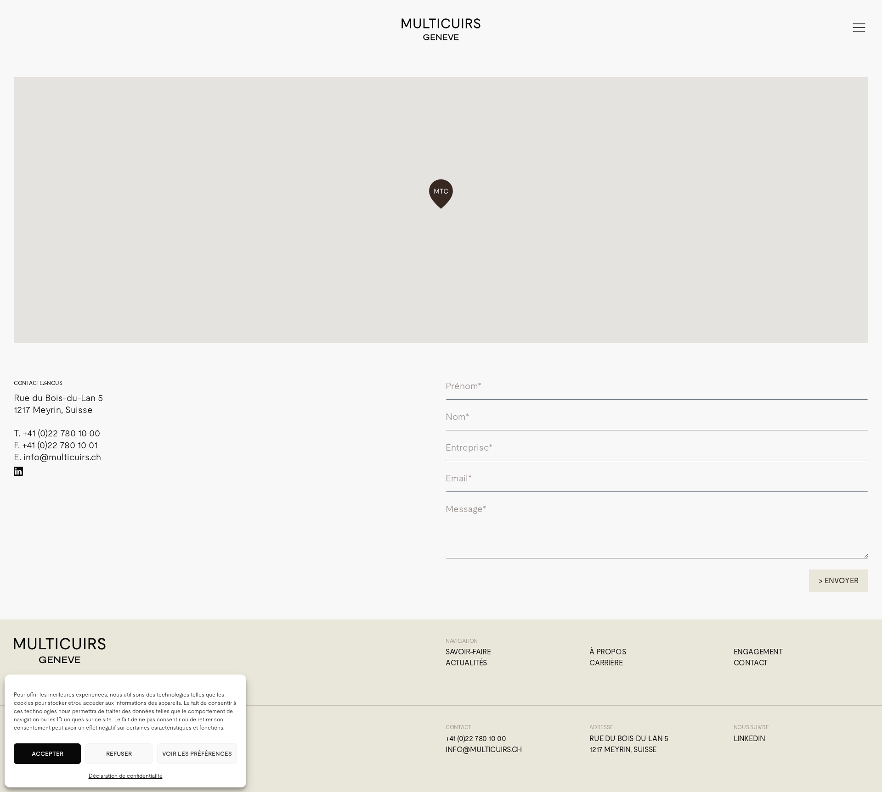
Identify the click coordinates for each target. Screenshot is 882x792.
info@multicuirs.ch (62, 457)
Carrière (605, 662)
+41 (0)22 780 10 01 (59, 445)
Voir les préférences (197, 753)
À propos (607, 651)
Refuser (119, 753)
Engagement (758, 651)
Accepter (47, 753)
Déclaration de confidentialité (126, 776)
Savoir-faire (468, 651)
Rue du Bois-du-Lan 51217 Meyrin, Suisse (628, 744)
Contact (751, 662)
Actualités (466, 662)
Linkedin (749, 738)
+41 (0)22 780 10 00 (61, 433)
